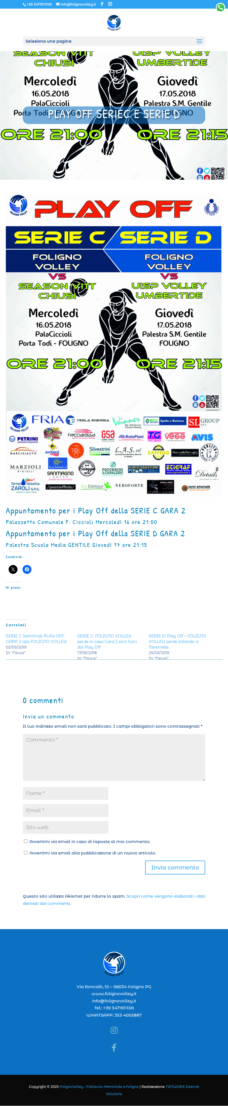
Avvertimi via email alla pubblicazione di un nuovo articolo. (92, 853)
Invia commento (175, 867)
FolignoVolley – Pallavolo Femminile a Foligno (99, 1087)
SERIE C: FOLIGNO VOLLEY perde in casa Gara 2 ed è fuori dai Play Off (107, 642)
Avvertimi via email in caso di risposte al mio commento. (89, 841)
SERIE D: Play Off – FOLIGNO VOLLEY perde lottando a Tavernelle (177, 642)
